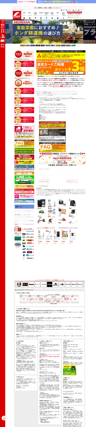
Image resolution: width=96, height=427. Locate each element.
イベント (45, 95)
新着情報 (45, 92)
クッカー (76, 91)
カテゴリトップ (39, 91)
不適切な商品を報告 (44, 186)
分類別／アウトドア (47, 91)
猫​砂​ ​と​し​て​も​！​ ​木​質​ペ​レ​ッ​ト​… (64, 239)
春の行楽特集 (50, 95)
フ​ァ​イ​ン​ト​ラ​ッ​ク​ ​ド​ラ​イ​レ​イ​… (72, 239)
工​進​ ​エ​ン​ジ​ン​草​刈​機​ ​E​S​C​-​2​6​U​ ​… (49, 239)
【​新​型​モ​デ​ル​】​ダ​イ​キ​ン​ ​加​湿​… (57, 239)
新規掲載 (49, 92)
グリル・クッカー (70, 91)
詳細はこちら (58, 7)
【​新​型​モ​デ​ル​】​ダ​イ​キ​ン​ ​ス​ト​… (41, 239)
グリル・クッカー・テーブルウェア (59, 91)
